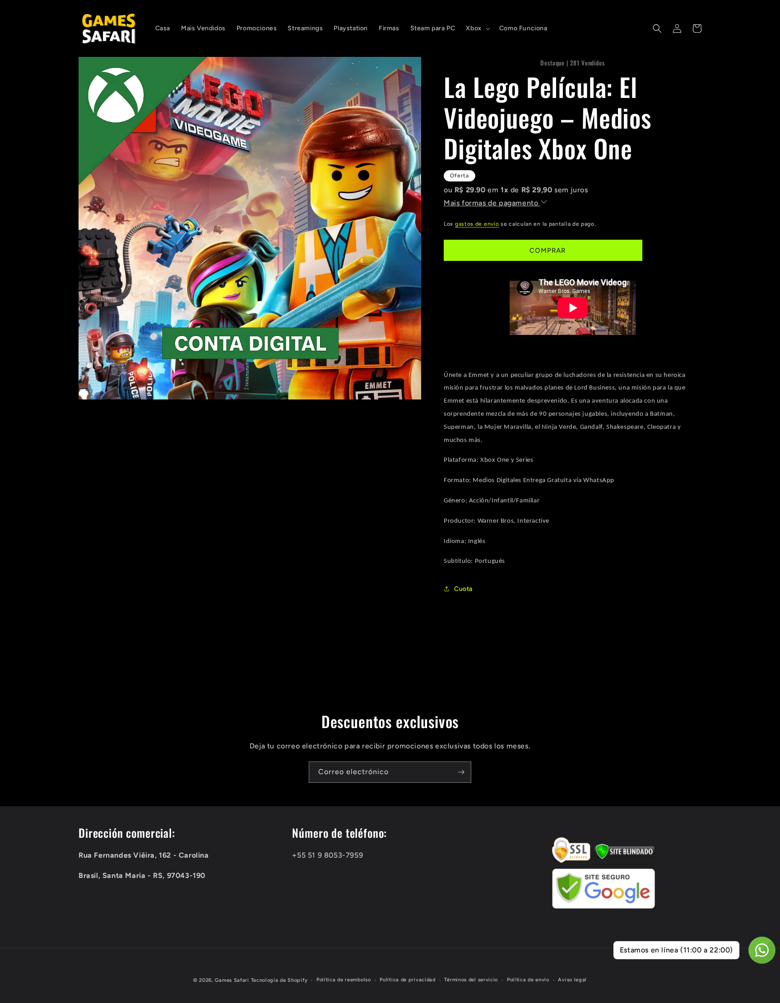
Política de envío (528, 980)
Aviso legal (572, 980)
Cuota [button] (463, 589)
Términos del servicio (471, 980)
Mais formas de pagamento (492, 203)
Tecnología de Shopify (279, 980)
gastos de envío (477, 224)
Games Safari (232, 980)
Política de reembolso (343, 980)
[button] (476, 28)
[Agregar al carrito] (543, 250)
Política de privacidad (407, 980)
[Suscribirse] (461, 772)
